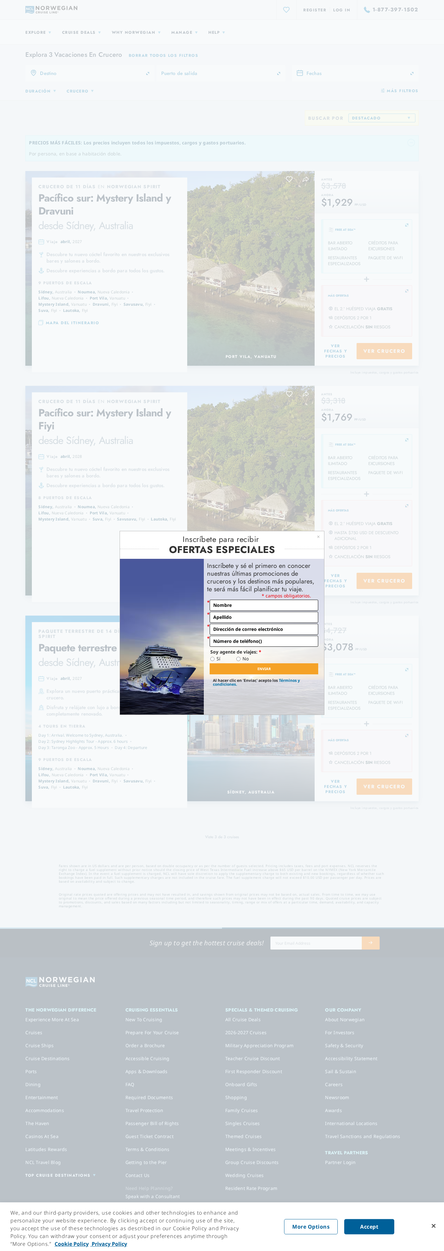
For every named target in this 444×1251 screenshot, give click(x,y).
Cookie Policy (72, 1243)
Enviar (264, 668)
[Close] (433, 1226)
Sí (218, 658)
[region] (222, 1226)
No (245, 658)
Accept (369, 1226)
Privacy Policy (108, 1243)
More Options (311, 1226)
